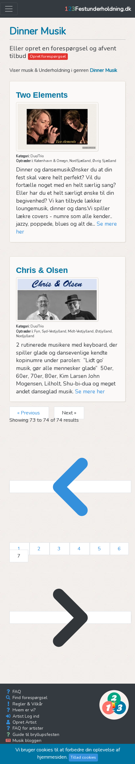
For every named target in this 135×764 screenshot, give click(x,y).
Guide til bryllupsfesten (35, 735)
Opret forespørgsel (48, 56)
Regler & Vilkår (27, 704)
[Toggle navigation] (9, 9)
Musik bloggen (26, 741)
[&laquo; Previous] (70, 486)
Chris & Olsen (42, 270)
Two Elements (42, 94)
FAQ (16, 692)
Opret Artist (23, 722)
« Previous (29, 412)
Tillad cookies (83, 757)
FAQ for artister (27, 728)
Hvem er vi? (23, 710)
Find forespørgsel (29, 698)
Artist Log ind (25, 716)
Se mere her (90, 391)
